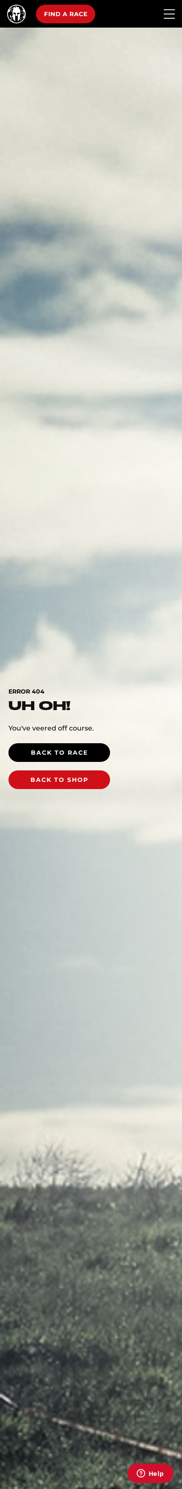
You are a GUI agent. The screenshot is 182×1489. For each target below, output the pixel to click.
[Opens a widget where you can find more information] (150, 1474)
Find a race (65, 14)
